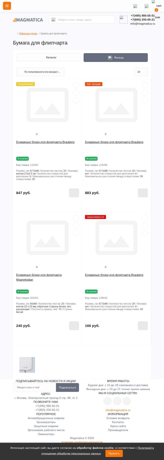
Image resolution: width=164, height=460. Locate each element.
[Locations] (135, 6)
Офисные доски (28, 33)
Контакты (118, 422)
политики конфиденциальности (82, 442)
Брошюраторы (46, 422)
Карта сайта (118, 426)
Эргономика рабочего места (46, 430)
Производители (118, 430)
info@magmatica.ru (118, 410)
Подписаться (67, 387)
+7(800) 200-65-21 (143, 19)
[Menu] (7, 6)
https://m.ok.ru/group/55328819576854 (117, 401)
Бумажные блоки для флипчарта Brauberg (45, 142)
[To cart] (74, 192)
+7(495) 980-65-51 (143, 15)
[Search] (53, 20)
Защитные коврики (46, 426)
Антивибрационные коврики (46, 418)
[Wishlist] (76, 93)
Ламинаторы (46, 434)
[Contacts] (146, 6)
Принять (114, 453)
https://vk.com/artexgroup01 (108, 401)
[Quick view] (76, 85)
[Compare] (76, 100)
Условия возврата (118, 418)
